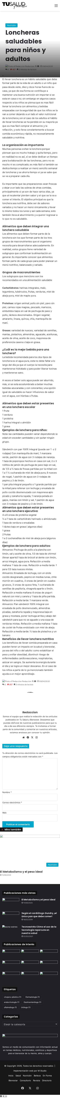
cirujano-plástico (12, 997)
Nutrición (11, 25)
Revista (36, 1080)
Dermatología (33, 997)
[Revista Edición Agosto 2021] (11, 966)
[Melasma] (30, 966)
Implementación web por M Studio (30, 1070)
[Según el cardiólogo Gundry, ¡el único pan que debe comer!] (10, 917)
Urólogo (25, 1007)
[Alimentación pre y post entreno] (11, 977)
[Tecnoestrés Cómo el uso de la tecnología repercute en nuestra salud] (10, 931)
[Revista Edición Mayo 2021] (49, 966)
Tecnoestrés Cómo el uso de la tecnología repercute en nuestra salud (39, 930)
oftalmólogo (10, 1007)
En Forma (47, 1075)
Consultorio (25, 1080)
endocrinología (11, 1002)
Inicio (10, 1075)
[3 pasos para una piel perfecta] (49, 977)
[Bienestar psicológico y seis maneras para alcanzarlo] (11, 954)
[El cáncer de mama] (30, 977)
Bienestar (13, 1080)
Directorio (47, 1080)
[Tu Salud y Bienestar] (14, 5)
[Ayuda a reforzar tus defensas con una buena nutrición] (30, 954)
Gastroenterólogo (32, 1002)
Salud (18, 1075)
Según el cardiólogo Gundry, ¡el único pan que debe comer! (39, 915)
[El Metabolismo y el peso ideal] (10, 904)
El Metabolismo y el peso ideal (21, 872)
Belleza (37, 1075)
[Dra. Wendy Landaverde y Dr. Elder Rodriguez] (49, 954)
